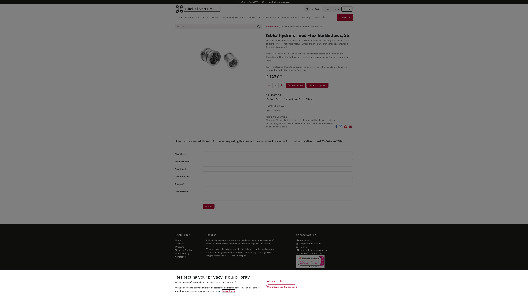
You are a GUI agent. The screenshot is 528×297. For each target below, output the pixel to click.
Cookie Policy (228, 291)
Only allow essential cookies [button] (281, 286)
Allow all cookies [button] (275, 281)
